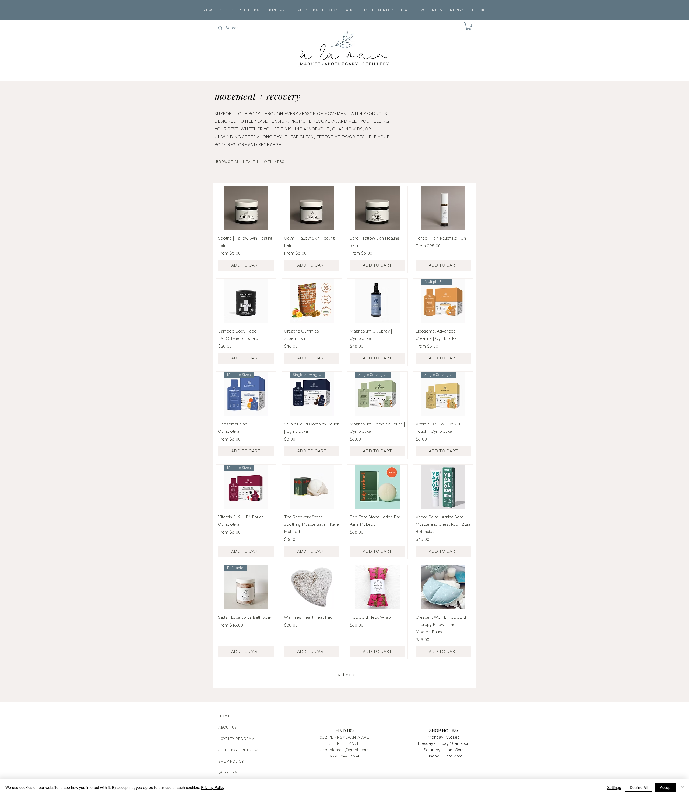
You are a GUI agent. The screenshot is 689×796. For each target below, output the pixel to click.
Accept (666, 787)
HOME (224, 716)
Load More (344, 674)
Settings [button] (614, 787)
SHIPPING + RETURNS (238, 749)
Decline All (639, 787)
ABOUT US (227, 727)
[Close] (682, 787)
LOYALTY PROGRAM (236, 738)
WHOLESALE (230, 772)
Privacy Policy (212, 787)
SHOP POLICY (231, 761)
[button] (468, 26)
